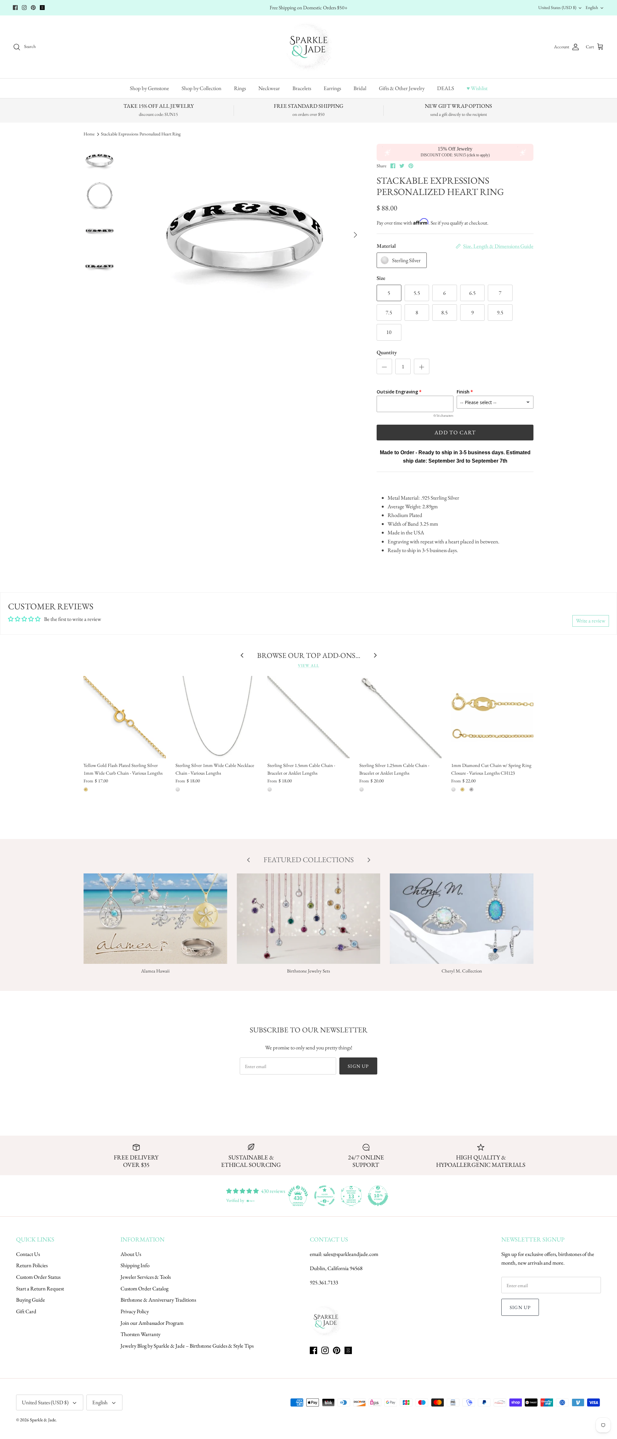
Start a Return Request (40, 1288)
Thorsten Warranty (140, 1334)
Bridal (359, 88)
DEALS (445, 88)
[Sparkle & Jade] (309, 47)
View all (308, 665)
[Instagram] (24, 7)
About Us (131, 1254)
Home (89, 134)
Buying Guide (30, 1299)
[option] (245, 235)
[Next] (355, 235)
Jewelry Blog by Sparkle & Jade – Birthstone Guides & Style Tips (187, 1345)
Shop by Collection (201, 88)
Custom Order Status (38, 1276)
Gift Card (26, 1311)
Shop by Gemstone (149, 88)
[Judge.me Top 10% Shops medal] (378, 1195)
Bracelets (301, 88)
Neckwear (269, 88)
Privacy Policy (135, 1311)
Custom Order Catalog (144, 1288)
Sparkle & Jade (43, 1420)
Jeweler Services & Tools (146, 1276)
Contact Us (28, 1254)
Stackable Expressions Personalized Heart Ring (141, 134)
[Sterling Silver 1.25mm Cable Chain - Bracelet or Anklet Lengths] (400, 717)
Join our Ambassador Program (152, 1322)
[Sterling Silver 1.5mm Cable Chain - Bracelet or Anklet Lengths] (308, 717)
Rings (240, 88)
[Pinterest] (33, 7)
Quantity (387, 352)
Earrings (332, 88)
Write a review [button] (590, 620)
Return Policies (32, 1265)
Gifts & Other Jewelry (402, 88)
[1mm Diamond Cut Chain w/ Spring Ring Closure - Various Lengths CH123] (492, 717)
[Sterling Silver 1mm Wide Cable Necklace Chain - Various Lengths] (216, 717)
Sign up (358, 1066)
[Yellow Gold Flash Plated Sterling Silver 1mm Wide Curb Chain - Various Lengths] (125, 717)
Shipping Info (135, 1265)
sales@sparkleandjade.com (350, 1254)
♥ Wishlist (477, 88)
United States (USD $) (557, 7)
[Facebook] (15, 7)
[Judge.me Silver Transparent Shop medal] (324, 1195)
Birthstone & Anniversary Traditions (158, 1299)
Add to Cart (455, 432)
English (592, 7)
